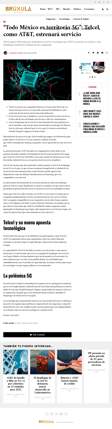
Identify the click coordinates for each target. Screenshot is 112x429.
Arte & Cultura (71, 29)
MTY (50, 9)
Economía (89, 9)
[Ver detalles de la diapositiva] (92, 68)
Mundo (66, 9)
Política (77, 9)
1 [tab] (89, 77)
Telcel (36, 323)
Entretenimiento (52, 29)
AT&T (19, 323)
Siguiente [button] (103, 67)
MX (57, 9)
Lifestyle (86, 29)
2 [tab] (92, 77)
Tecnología (64, 19)
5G (16, 323)
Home (43, 9)
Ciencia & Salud (80, 19)
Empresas (50, 19)
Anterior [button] (81, 67)
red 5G (30, 323)
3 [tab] (94, 77)
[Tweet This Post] (93, 53)
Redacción (14, 53)
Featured (25, 323)
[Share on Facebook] (89, 53)
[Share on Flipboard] (98, 53)
